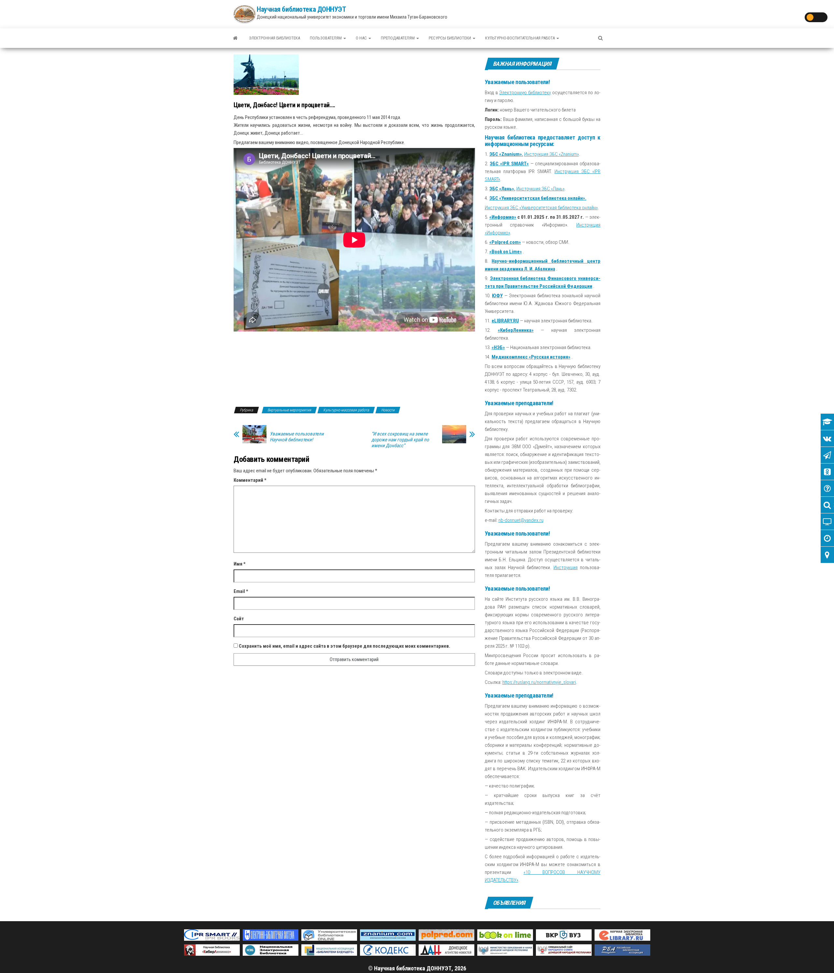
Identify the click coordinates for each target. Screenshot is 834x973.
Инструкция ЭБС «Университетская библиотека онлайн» (541, 208)
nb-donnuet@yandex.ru (520, 520)
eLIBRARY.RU (505, 321)
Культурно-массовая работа (346, 410)
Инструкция (566, 567)
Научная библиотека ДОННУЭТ (301, 9)
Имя (240, 564)
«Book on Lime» (505, 252)
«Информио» (502, 217)
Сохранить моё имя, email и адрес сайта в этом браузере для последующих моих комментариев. (344, 646)
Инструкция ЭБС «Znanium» (551, 154)
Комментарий (250, 480)
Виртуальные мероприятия (289, 410)
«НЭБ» (498, 347)
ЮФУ (497, 296)
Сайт (239, 619)
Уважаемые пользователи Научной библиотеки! (297, 437)
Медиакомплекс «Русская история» (531, 357)
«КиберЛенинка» (516, 330)
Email (241, 591)
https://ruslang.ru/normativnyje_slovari (539, 682)
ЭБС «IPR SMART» (509, 164)
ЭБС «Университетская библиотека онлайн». (537, 198)
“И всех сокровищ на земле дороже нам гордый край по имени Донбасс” (400, 440)
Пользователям (326, 38)
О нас (362, 38)
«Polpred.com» (505, 242)
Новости (388, 410)
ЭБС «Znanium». (506, 154)
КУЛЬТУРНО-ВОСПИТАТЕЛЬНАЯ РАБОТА (520, 38)
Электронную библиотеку (525, 93)
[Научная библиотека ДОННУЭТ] (235, 38)
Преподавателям (398, 38)
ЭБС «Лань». (502, 189)
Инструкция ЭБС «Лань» (540, 189)
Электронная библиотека (274, 38)
